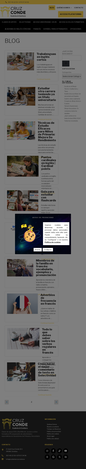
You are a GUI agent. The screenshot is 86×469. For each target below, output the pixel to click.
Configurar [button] (48, 249)
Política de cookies (53, 242)
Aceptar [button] (37, 249)
